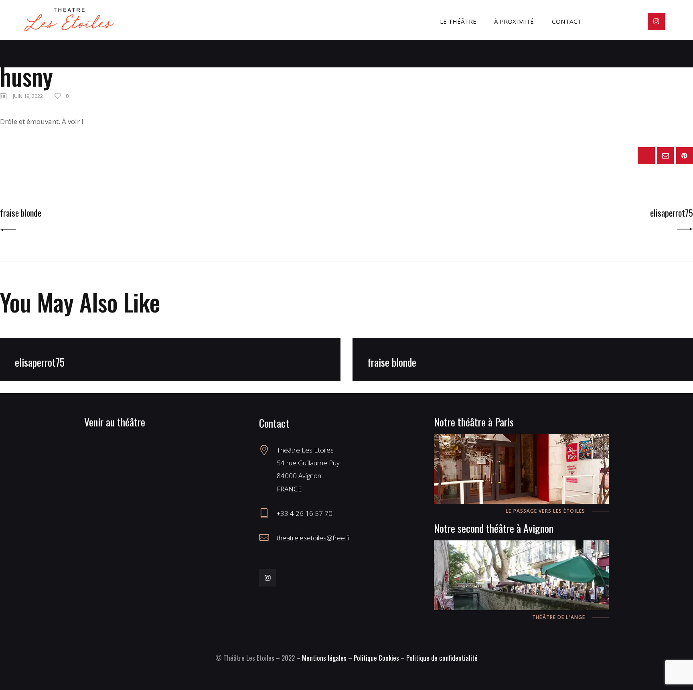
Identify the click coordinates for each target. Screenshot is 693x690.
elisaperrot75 (40, 362)
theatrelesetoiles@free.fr (314, 537)
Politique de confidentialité (442, 658)
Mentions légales (324, 658)
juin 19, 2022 (28, 95)
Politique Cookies (376, 658)
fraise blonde (391, 362)
